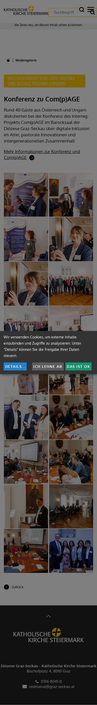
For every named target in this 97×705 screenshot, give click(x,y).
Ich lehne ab (47, 366)
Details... (15, 366)
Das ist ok (78, 366)
